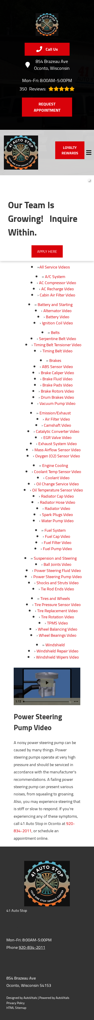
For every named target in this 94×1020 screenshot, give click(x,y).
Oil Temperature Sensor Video (57, 490)
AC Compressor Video (57, 282)
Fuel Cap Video (57, 536)
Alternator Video (57, 310)
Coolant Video (57, 477)
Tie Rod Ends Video (57, 589)
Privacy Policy (15, 1003)
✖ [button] (89, 180)
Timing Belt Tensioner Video (57, 344)
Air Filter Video (57, 419)
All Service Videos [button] (54, 267)
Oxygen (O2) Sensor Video (57, 456)
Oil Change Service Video (57, 484)
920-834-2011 (32, 947)
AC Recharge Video (57, 289)
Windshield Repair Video (57, 651)
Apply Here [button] (47, 251)
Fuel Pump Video (57, 548)
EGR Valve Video (57, 437)
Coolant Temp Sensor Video (57, 471)
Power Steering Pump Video (57, 576)
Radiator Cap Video (57, 496)
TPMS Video (57, 623)
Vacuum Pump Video (57, 403)
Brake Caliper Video (57, 372)
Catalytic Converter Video (57, 431)
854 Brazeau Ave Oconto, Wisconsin (52, 65)
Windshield (55, 645)
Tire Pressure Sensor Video (57, 604)
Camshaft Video (57, 425)
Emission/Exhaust (55, 413)
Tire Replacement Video (57, 610)
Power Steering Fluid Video (57, 570)
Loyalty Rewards (70, 150)
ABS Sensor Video (57, 366)
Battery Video (57, 317)
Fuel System (55, 530)
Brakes (55, 360)
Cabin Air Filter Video (57, 295)
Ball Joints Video (57, 564)
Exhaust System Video (57, 443)
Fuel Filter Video (57, 542)
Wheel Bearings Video (57, 635)
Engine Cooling (55, 465)
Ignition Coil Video (57, 323)
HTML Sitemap (16, 1007)
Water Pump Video (57, 520)
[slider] (47, 701)
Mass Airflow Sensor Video (57, 450)
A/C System (55, 276)
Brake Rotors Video (57, 391)
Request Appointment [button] (47, 107)
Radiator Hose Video (57, 502)
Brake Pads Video (57, 385)
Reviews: (32, 89)
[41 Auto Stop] (47, 24)
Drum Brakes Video (57, 397)
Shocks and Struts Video (58, 582)
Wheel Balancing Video (57, 629)
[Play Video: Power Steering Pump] (46, 683)
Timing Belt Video (57, 351)
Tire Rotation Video (57, 617)
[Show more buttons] (76, 701)
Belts (55, 332)
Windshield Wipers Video (57, 657)
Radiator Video (57, 508)
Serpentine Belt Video (57, 338)
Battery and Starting (55, 304)
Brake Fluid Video (57, 379)
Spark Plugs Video (57, 514)
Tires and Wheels (55, 598)
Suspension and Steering (55, 558)
